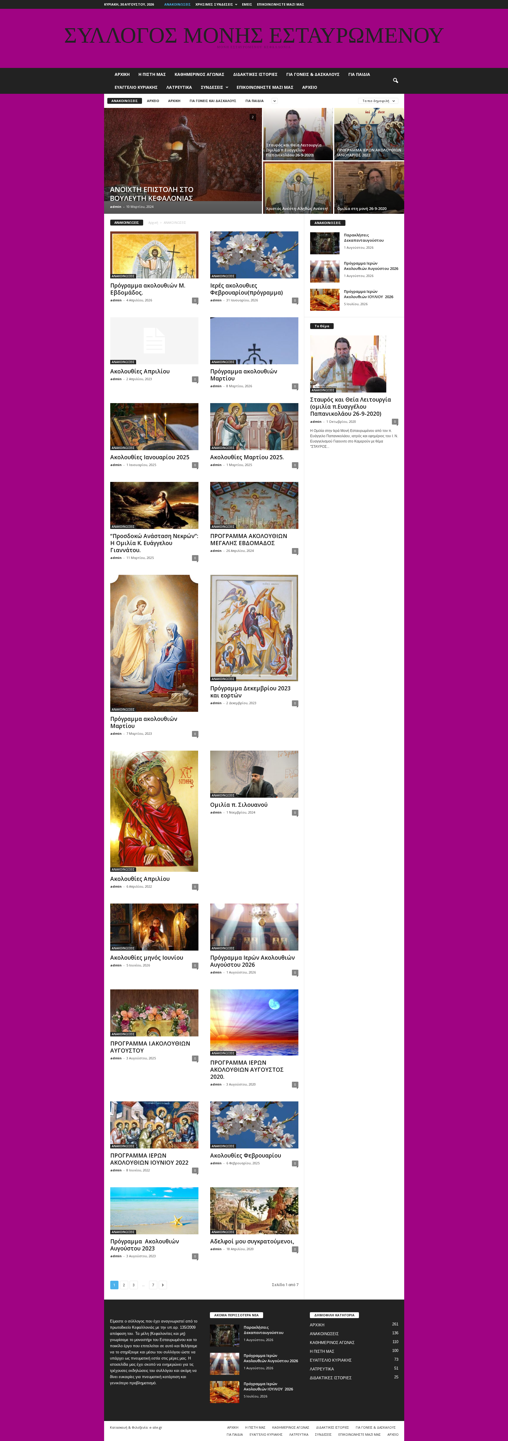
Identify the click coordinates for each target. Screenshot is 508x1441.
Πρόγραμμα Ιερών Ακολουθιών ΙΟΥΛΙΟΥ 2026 (368, 294)
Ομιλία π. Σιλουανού (239, 805)
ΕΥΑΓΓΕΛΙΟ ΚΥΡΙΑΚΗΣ (136, 87)
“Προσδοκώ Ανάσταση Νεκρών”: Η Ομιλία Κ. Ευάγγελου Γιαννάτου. (154, 543)
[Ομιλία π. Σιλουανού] (254, 774)
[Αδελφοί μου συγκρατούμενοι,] (254, 1210)
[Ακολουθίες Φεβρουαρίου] (254, 1124)
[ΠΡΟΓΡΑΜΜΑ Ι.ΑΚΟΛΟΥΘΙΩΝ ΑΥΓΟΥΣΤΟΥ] (154, 1012)
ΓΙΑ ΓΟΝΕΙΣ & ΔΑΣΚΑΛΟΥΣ (313, 74)
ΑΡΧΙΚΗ (122, 74)
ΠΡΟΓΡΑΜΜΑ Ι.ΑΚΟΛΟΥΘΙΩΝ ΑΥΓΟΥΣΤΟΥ (150, 1047)
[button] (395, 80)
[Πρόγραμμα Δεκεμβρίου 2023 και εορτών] (254, 628)
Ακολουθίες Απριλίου (140, 371)
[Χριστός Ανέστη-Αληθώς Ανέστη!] (298, 187)
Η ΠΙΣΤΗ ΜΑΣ (152, 74)
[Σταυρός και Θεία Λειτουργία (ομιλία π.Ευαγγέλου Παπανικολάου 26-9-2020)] (298, 134)
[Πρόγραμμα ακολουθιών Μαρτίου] (254, 340)
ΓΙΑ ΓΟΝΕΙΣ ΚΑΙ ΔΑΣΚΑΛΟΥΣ (213, 100)
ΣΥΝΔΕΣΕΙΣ (212, 87)
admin (115, 206)
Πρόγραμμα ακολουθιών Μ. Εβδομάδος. (147, 289)
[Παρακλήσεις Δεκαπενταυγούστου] (325, 243)
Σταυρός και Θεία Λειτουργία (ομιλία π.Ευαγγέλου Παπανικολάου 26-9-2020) (350, 407)
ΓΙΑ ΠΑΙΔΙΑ (359, 74)
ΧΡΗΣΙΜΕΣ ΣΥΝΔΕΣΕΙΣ (214, 4)
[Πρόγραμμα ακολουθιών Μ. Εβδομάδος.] (154, 254)
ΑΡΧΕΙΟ (309, 87)
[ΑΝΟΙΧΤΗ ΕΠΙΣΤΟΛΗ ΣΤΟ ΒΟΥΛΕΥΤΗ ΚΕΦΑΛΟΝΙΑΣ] (183, 154)
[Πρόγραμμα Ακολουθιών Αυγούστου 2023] (154, 1210)
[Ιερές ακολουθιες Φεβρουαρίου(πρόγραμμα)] (254, 254)
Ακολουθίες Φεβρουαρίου (245, 1155)
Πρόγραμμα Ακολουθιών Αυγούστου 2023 (144, 1245)
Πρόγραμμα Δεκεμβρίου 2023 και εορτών (250, 691)
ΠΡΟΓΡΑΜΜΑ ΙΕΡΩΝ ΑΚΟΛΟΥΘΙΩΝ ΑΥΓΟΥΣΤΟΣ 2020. (247, 1070)
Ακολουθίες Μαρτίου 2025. (247, 457)
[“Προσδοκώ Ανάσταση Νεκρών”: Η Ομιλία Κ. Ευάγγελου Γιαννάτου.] (154, 505)
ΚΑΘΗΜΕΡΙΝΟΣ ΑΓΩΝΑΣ (199, 74)
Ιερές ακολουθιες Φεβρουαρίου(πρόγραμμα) (246, 289)
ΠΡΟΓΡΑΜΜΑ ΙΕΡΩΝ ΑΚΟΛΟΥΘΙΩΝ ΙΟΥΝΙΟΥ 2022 (149, 1159)
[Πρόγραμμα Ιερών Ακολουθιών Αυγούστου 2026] (254, 927)
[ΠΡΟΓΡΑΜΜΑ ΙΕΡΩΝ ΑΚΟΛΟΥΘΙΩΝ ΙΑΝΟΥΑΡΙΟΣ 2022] (369, 134)
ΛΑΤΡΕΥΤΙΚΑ (179, 87)
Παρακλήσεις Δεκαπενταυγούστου (364, 237)
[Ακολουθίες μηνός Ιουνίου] (154, 927)
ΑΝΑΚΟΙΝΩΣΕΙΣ (177, 4)
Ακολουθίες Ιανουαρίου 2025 (149, 457)
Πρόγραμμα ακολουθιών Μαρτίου (243, 375)
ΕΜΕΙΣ (247, 4)
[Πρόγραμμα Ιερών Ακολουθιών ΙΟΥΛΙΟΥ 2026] (325, 300)
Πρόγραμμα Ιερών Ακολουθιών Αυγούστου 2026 (252, 961)
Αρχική (153, 223)
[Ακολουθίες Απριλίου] (154, 340)
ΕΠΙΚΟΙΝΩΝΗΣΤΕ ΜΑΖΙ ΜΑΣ (280, 4)
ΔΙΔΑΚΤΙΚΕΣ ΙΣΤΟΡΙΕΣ (255, 74)
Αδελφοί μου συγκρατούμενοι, (252, 1241)
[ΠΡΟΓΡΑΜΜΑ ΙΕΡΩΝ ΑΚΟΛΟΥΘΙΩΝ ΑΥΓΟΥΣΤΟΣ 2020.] (254, 1022)
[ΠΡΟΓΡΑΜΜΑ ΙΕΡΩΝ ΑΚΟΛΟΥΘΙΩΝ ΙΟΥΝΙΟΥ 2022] (154, 1124)
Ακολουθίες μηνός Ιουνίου (146, 957)
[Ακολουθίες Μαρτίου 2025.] (254, 426)
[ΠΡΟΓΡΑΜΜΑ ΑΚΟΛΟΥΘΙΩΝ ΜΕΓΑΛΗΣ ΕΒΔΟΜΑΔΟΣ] (254, 505)
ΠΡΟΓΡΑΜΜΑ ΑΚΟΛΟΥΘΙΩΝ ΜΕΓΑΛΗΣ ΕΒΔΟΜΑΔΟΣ (248, 539)
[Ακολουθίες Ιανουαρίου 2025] (154, 426)
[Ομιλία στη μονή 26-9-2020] (369, 187)
